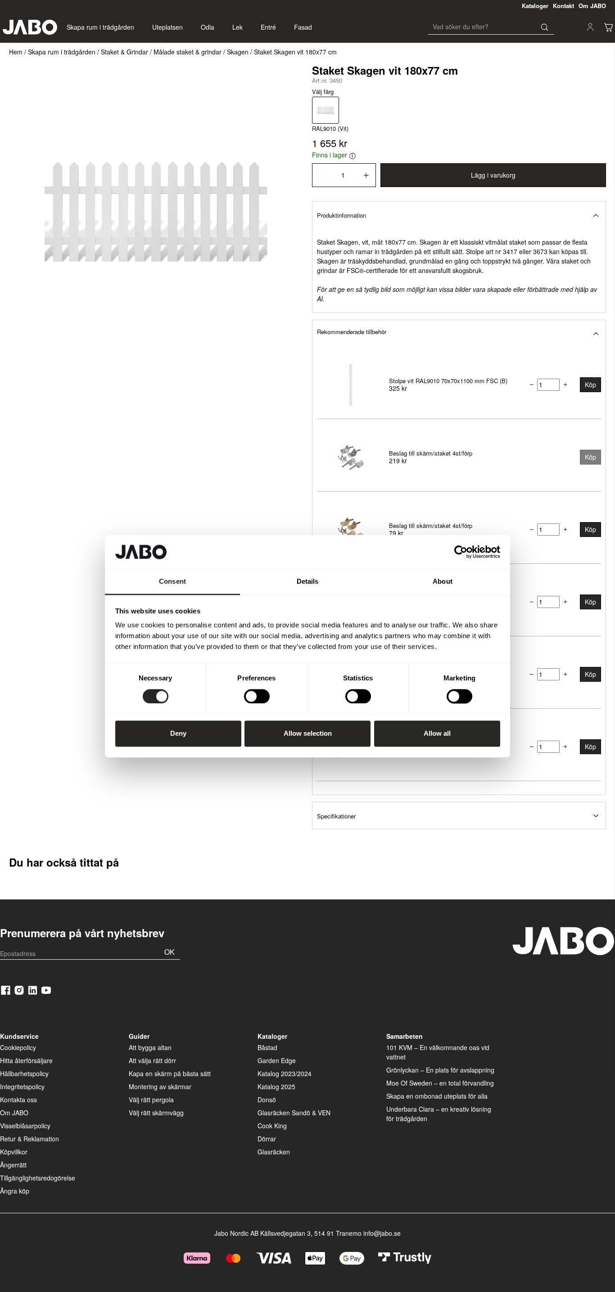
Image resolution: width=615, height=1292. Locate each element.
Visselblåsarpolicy (25, 1125)
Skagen (238, 51)
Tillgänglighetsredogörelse (37, 1177)
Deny (178, 734)
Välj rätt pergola (151, 1099)
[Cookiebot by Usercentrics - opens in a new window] (460, 552)
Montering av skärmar (160, 1086)
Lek (237, 26)
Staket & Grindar (124, 51)
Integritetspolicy (22, 1086)
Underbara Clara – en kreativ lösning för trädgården (438, 1113)
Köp (590, 384)
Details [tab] (308, 582)
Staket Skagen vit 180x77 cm (295, 51)
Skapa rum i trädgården (100, 26)
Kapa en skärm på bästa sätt (170, 1073)
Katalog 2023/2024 (285, 1073)
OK (169, 952)
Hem (16, 51)
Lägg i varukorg (493, 174)
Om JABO (14, 1112)
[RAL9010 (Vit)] (325, 110)
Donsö (267, 1099)
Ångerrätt (13, 1164)
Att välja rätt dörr (152, 1060)
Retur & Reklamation (29, 1138)
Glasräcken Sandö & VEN (294, 1112)
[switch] (257, 696)
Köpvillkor (13, 1151)
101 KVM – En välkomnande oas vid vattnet (437, 1052)
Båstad (267, 1047)
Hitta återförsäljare (26, 1060)
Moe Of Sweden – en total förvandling (440, 1082)
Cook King (272, 1125)
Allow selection (308, 734)
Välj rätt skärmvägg (156, 1112)
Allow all (437, 734)
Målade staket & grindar (188, 51)
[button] (459, 214)
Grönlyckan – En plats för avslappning (440, 1069)
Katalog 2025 (276, 1086)
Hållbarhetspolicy (24, 1073)
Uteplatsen (167, 26)
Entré (268, 26)
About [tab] (442, 582)
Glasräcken (274, 1151)
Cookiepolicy (18, 1047)
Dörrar (267, 1138)
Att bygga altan (150, 1047)
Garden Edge (277, 1060)
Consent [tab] (172, 582)
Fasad (303, 26)
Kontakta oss (18, 1099)
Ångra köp (14, 1190)
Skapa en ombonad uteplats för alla (437, 1095)
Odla (207, 26)
